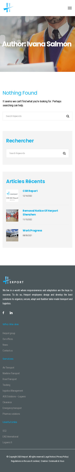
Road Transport (10, 379)
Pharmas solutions (11, 413)
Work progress (32, 230)
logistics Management (13, 390)
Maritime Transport (11, 373)
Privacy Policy (62, 456)
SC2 (4, 430)
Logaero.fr (7, 442)
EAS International (10, 436)
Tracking (6, 385)
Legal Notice (50, 456)
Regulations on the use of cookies (25, 461)
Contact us (8, 350)
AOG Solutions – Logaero (14, 396)
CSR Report (30, 191)
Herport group (9, 333)
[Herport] (16, 8)
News (5, 344)
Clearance (7, 402)
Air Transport (8, 367)
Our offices (8, 339)
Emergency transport (12, 408)
